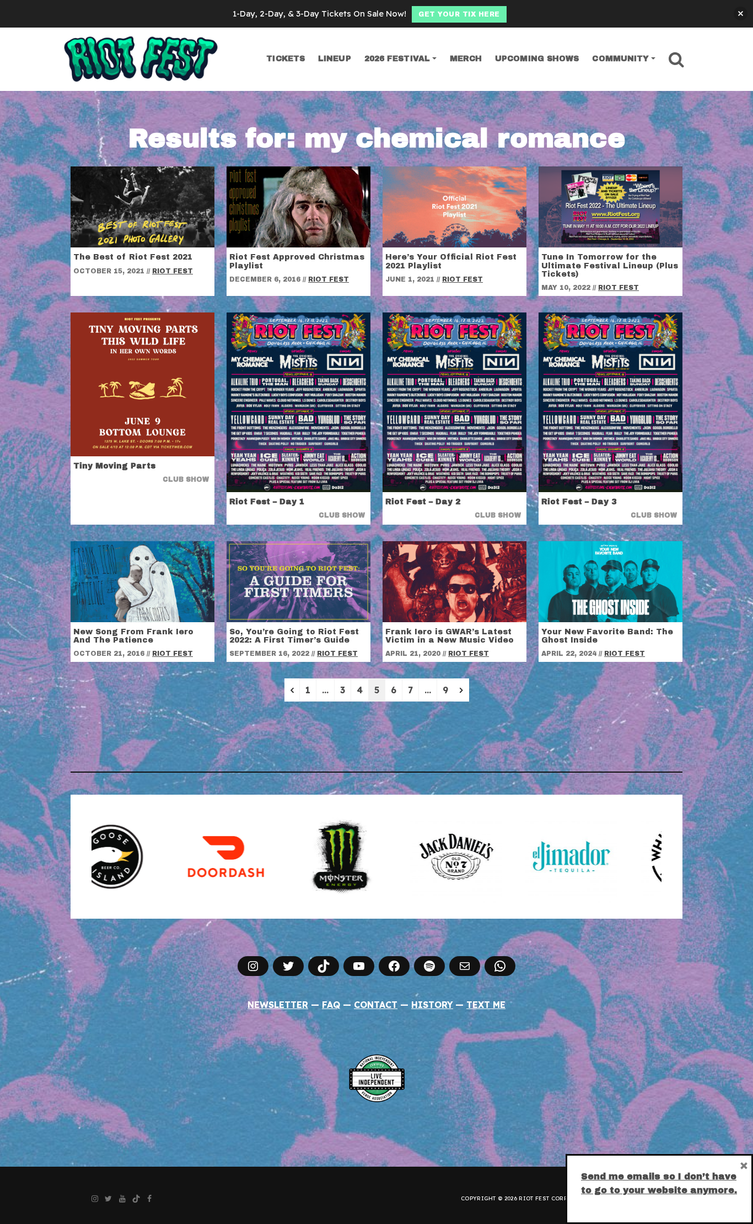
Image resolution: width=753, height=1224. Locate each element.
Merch (466, 59)
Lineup (334, 59)
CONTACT (375, 1004)
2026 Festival (397, 59)
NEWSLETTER (278, 1004)
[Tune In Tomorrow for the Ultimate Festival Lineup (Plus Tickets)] (610, 206)
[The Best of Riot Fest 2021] (142, 206)
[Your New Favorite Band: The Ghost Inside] (610, 580)
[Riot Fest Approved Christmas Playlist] (298, 206)
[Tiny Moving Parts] (142, 383)
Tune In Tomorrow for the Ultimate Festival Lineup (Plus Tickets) (609, 265)
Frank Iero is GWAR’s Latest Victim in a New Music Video (449, 636)
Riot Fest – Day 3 (578, 502)
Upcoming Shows (537, 59)
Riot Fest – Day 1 (266, 502)
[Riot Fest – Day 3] (610, 401)
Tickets (285, 59)
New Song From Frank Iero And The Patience (133, 636)
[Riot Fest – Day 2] (454, 401)
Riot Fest (172, 271)
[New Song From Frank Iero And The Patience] (142, 580)
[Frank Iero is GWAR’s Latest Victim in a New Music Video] (454, 580)
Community (620, 59)
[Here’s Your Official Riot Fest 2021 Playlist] (454, 206)
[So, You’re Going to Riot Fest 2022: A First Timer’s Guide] (298, 580)
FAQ (331, 1004)
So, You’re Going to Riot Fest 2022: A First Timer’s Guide (294, 636)
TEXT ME (485, 1004)
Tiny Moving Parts (114, 466)
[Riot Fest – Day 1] (298, 401)
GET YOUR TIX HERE (459, 14)
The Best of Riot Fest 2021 (132, 257)
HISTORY (432, 1004)
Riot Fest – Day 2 (422, 502)
